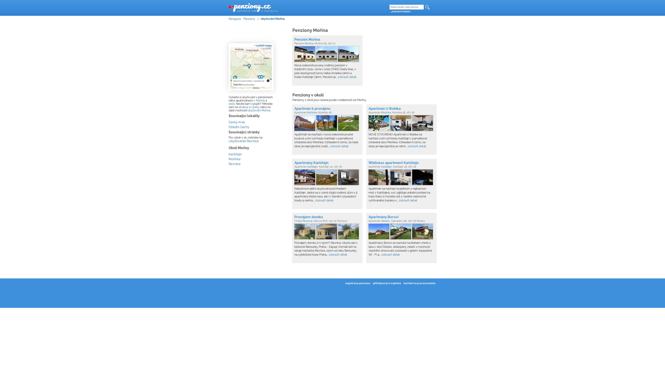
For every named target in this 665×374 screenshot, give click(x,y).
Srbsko (385, 220)
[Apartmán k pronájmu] (327, 124)
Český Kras (237, 122)
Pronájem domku (308, 217)
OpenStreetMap (248, 85)
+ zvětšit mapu (263, 45)
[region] (251, 68)
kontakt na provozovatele (420, 283)
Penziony (249, 18)
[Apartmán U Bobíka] (401, 124)
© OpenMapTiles (258, 81)
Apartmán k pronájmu (312, 108)
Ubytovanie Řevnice (244, 141)
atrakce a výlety (249, 107)
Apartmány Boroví (383, 217)
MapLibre (236, 81)
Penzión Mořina (307, 39)
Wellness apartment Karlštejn (394, 163)
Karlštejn (312, 166)
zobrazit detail (347, 77)
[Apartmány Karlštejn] (327, 178)
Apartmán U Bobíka (385, 108)
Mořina (309, 43)
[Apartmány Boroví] (401, 232)
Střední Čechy (239, 127)
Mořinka (312, 112)
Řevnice (307, 220)
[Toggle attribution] (268, 81)
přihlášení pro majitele (387, 283)
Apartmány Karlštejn (311, 163)
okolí (232, 103)
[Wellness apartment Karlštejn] (401, 178)
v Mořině (259, 100)
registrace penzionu (357, 283)
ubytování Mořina (259, 110)
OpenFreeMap (247, 81)
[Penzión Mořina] (327, 55)
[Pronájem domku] (327, 232)
